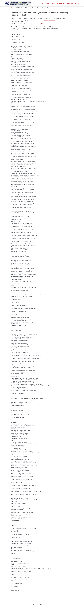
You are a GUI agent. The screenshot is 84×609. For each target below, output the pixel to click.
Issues (47, 3)
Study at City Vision (71, 3)
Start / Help (40, 3)
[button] (43, 3)
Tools (53, 3)
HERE (41, 23)
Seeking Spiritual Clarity (49, 20)
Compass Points (60, 3)
